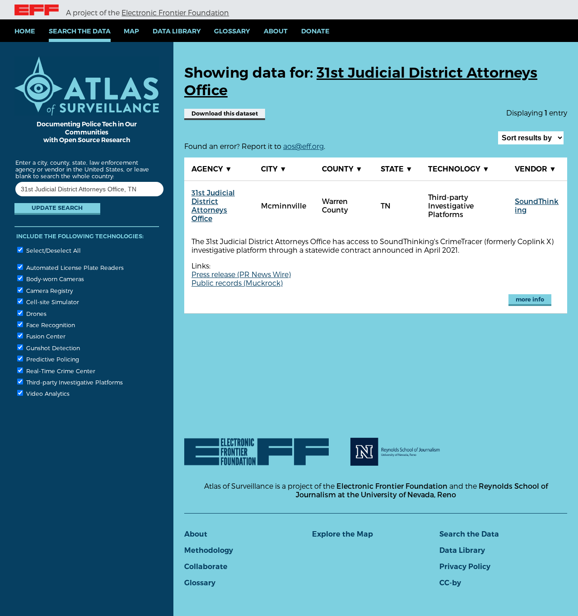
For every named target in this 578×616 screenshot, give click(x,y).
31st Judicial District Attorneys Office (213, 205)
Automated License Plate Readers (74, 267)
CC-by (450, 583)
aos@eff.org (303, 146)
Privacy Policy (464, 566)
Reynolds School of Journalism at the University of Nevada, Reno (422, 490)
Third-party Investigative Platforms (73, 382)
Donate (315, 31)
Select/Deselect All (52, 250)
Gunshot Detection (52, 347)
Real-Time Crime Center (59, 370)
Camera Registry (48, 290)
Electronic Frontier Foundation (175, 12)
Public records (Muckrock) (237, 282)
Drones (35, 313)
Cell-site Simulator (51, 301)
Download (224, 113)
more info (530, 299)
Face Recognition (49, 324)
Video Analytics (47, 393)
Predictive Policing (51, 359)
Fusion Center (44, 336)
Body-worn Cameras (54, 278)
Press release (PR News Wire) (241, 274)
